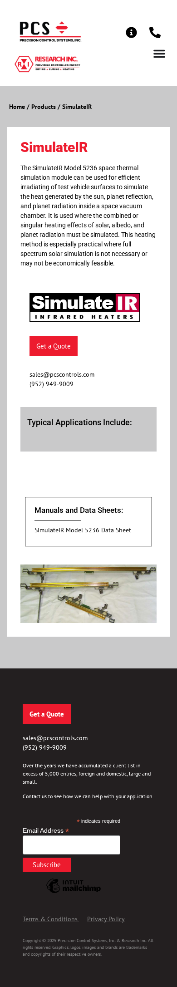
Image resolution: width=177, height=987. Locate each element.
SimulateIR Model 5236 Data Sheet (82, 530)
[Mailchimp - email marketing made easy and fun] (73, 893)
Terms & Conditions (50, 919)
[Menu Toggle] (159, 53)
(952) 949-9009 (52, 384)
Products (43, 107)
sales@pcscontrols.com (62, 374)
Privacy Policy (106, 919)
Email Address (46, 830)
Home (17, 107)
